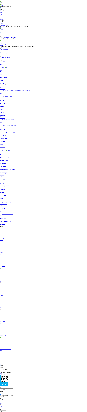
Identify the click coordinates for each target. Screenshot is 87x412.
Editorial (1, 15)
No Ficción (1, 47)
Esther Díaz (1, 45)
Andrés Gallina (2, 25)
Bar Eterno (1, 19)
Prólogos (1, 27)
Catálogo (1, 17)
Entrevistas (1, 23)
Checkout (1, 406)
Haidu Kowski (1, 29)
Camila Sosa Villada (2, 49)
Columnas (1, 39)
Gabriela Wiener (6, 49)
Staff (0, 13)
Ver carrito (1, 403)
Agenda (1, 18)
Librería (1, 14)
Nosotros (1, 12)
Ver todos (1, 148)
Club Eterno (1, 43)
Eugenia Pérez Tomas (6, 25)
